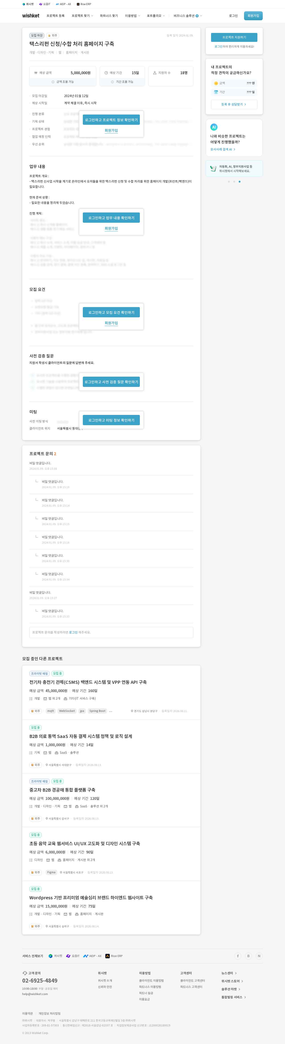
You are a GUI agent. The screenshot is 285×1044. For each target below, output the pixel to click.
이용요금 (144, 999)
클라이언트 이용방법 (151, 981)
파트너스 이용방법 (150, 987)
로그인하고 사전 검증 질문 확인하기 (111, 382)
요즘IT (75, 956)
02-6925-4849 (39, 980)
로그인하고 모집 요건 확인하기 (111, 312)
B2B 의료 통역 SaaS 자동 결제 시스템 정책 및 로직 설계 (80, 736)
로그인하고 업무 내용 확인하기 (111, 217)
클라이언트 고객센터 (192, 981)
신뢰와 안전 (105, 987)
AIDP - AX (95, 956)
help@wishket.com (35, 994)
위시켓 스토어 (231, 981)
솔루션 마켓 (229, 989)
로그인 (73, 632)
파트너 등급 (146, 993)
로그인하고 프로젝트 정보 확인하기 (111, 120)
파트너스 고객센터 (191, 987)
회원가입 (111, 130)
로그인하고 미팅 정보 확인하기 (111, 420)
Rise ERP (117, 956)
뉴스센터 (227, 973)
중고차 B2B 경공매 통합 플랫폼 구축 (62, 790)
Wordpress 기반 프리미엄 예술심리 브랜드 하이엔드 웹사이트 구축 (91, 898)
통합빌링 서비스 (232, 997)
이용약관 (27, 1014)
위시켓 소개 (105, 981)
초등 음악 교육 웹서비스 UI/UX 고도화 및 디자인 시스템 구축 (84, 844)
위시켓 (58, 956)
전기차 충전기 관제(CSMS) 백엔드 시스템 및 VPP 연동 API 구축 (88, 682)
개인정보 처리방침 (50, 1014)
